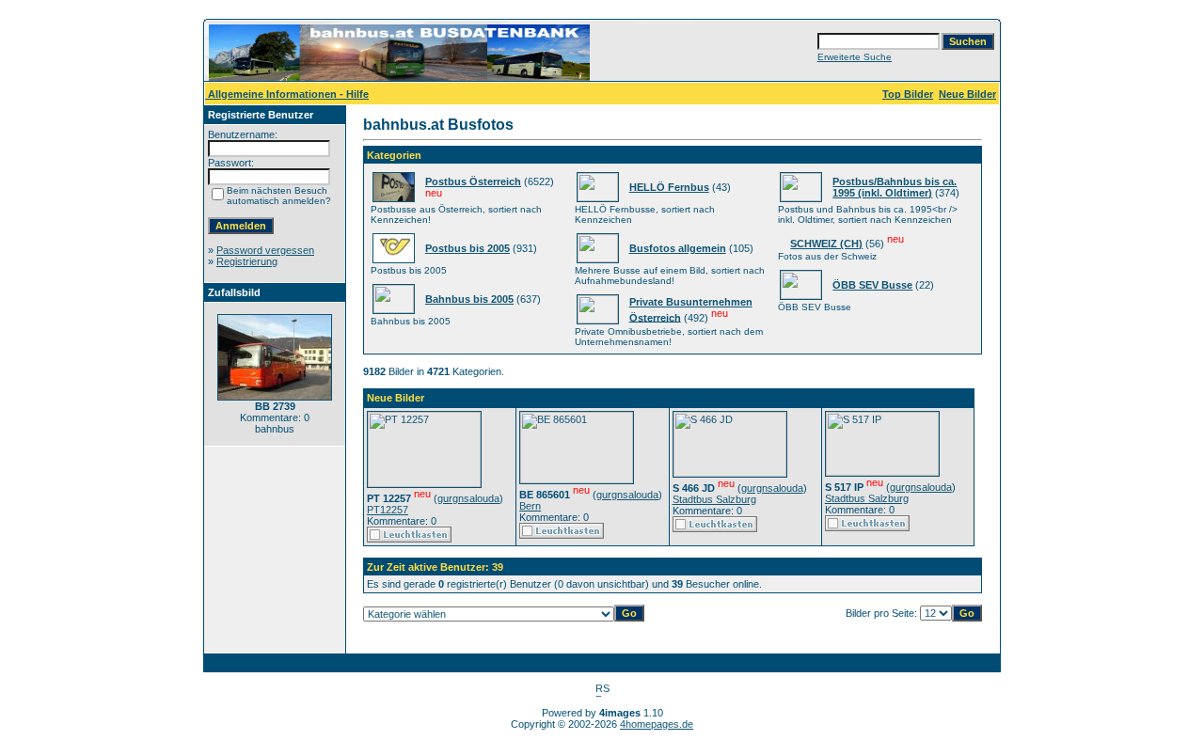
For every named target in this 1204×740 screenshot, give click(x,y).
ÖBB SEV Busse (872, 285)
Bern (530, 506)
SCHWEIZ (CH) (826, 243)
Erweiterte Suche (854, 57)
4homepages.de (656, 724)
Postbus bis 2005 (467, 248)
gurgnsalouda (468, 498)
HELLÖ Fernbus (669, 187)
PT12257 (387, 509)
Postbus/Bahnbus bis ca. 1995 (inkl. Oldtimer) (894, 187)
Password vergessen (265, 250)
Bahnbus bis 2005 (469, 299)
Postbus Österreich (473, 181)
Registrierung (246, 261)
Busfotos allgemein (677, 248)
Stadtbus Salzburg (714, 499)
